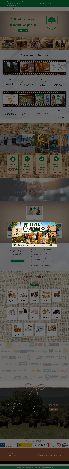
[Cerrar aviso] (55, 224)
